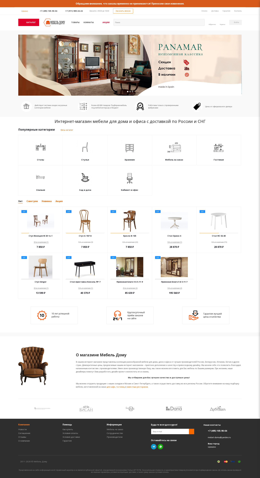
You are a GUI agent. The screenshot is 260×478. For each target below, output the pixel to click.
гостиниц (120, 386)
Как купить (68, 429)
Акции (106, 22)
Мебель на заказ (174, 159)
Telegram (153, 446)
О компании (24, 440)
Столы (40, 159)
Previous (20, 409)
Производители (115, 437)
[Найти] (201, 22)
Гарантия (67, 440)
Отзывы (22, 437)
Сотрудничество (115, 433)
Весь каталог (67, 129)
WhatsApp (160, 446)
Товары (75, 22)
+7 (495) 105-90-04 (48, 11)
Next (240, 409)
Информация (114, 424)
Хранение (130, 159)
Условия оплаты (70, 433)
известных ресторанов (137, 386)
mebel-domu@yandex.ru (219, 437)
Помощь (67, 424)
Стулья (85, 159)
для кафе (111, 386)
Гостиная (219, 159)
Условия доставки (71, 437)
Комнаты (89, 22)
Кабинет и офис (129, 190)
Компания (24, 424)
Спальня (40, 190)
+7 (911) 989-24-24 (74, 11)
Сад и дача (85, 190)
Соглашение (24, 433)
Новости (22, 429)
